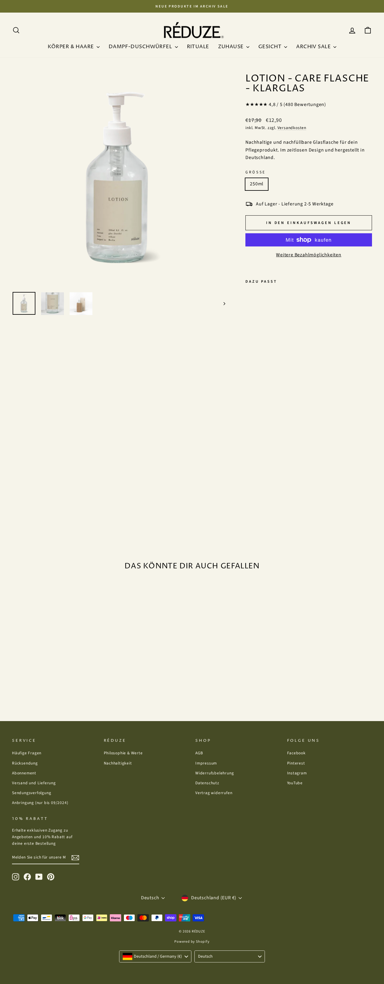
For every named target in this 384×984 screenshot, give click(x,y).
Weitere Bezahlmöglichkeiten (308, 255)
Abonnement (24, 773)
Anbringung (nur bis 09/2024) (40, 803)
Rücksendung (25, 763)
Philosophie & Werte (123, 753)
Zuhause (231, 46)
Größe (255, 172)
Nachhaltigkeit (118, 763)
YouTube (295, 783)
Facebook (296, 753)
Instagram (297, 773)
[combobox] (155, 956)
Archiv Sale (314, 46)
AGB (199, 753)
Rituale (198, 46)
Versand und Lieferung (34, 783)
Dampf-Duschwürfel (141, 46)
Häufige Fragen (26, 753)
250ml (256, 184)
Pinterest (296, 763)
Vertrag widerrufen (213, 793)
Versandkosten (292, 128)
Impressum (206, 763)
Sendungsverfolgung (31, 793)
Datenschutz (207, 783)
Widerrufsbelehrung (214, 773)
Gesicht (270, 46)
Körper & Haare (71, 46)
